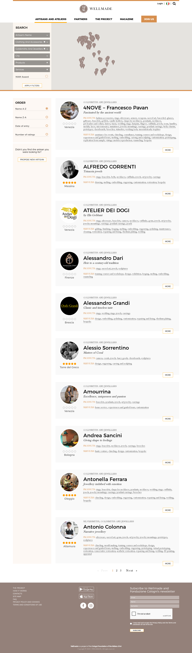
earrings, (142, 126)
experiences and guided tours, (97, 137)
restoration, (152, 182)
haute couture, (101, 451)
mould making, (111, 545)
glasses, (170, 118)
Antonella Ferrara (105, 479)
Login (160, 3)
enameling (88, 276)
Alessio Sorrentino (106, 348)
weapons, (142, 118)
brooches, (110, 129)
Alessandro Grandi (106, 303)
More (168, 150)
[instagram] (91, 606)
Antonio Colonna (104, 527)
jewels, (160, 123)
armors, (134, 118)
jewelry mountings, (128, 126)
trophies (156, 129)
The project (103, 19)
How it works (20, 591)
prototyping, (170, 137)
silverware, (125, 118)
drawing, (99, 182)
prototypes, (88, 129)
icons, (166, 123)
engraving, (128, 182)
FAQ (15, 599)
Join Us (149, 19)
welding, (170, 497)
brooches (141, 446)
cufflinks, (152, 123)
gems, (151, 220)
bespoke (148, 140)
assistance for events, (104, 134)
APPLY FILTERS (32, 85)
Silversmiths (91, 521)
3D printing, (169, 551)
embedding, (124, 137)
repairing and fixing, (112, 231)
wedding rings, (124, 123)
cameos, (125, 220)
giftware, (87, 121)
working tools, (131, 129)
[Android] (86, 589)
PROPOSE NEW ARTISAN (32, 159)
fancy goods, (122, 358)
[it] (167, 3)
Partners (80, 19)
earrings (157, 177)
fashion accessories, (105, 118)
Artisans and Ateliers (50, 19)
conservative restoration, (105, 551)
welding (141, 231)
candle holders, (116, 121)
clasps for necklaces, (133, 121)
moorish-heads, (145, 129)
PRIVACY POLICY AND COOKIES (26, 602)
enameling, (138, 140)
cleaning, (87, 231)
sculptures (123, 268)
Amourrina (97, 391)
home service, (101, 407)
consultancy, (129, 134)
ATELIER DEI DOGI (106, 210)
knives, (108, 123)
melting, (115, 137)
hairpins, (136, 123)
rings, (117, 118)
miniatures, (115, 126)
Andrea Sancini (103, 435)
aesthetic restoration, (126, 551)
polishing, (154, 229)
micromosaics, (102, 126)
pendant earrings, (155, 126)
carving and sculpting (122, 363)
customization (142, 407)
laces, (93, 126)
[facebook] (83, 606)
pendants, (147, 121)
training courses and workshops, (150, 134)
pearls (129, 223)
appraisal (87, 554)
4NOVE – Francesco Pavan (115, 108)
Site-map (17, 596)
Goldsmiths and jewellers (100, 102)
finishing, (107, 229)
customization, (158, 137)
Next (129, 570)
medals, (86, 126)
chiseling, (119, 134)
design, (168, 134)
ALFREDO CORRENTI (109, 167)
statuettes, (120, 129)
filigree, (144, 123)
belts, (113, 177)
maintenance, (165, 229)
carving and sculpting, (141, 137)
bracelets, (96, 121)
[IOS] (86, 596)
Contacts (17, 594)
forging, (115, 229)
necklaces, (157, 121)
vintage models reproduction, (119, 140)
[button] (32, 35)
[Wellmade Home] (96, 9)
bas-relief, (161, 118)
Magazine (126, 19)
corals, (107, 358)
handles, (173, 123)
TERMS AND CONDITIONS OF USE (27, 605)
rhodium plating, (129, 231)
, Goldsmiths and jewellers (117, 521)
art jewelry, (147, 177)
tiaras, (114, 123)
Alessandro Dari (103, 258)
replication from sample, (94, 140)
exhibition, (137, 274)
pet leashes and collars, (93, 123)
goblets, (105, 121)
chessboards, (100, 129)
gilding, (98, 229)
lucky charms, (169, 126)
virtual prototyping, (162, 548)
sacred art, (152, 118)
